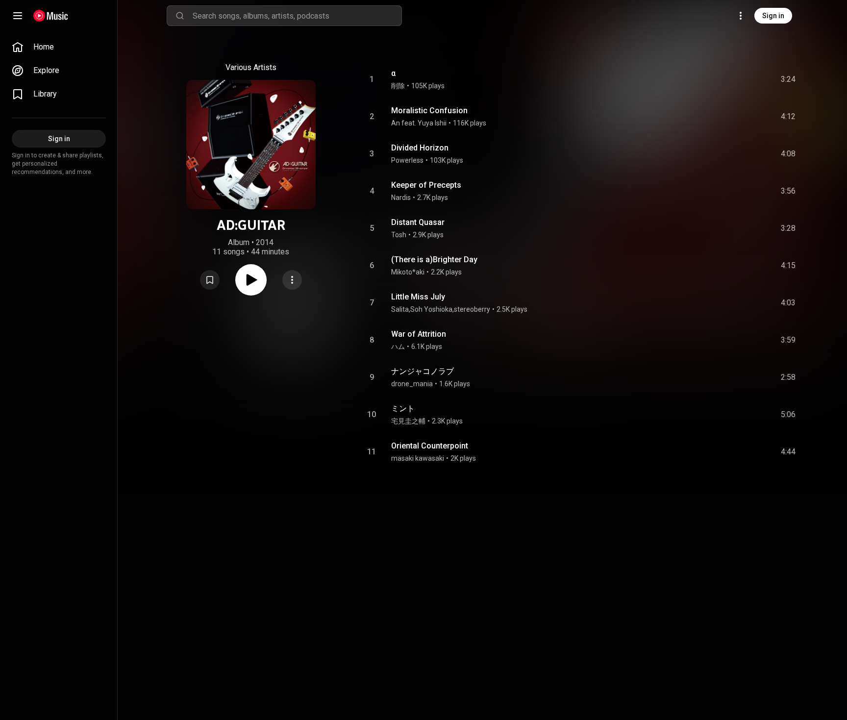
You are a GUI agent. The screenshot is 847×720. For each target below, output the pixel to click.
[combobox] (297, 15)
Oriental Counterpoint (429, 445)
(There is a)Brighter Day (434, 259)
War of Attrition (418, 334)
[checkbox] (789, 79)
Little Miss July (418, 296)
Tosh (398, 235)
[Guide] (18, 16)
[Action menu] (292, 280)
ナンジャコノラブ (422, 371)
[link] (59, 47)
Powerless (407, 160)
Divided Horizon (419, 147)
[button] (210, 280)
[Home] (50, 16)
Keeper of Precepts (426, 185)
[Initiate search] (180, 16)
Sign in (773, 16)
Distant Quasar (418, 222)
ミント (403, 408)
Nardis (401, 197)
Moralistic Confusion (429, 110)
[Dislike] (733, 79)
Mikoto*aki (407, 272)
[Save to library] (210, 280)
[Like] (714, 79)
